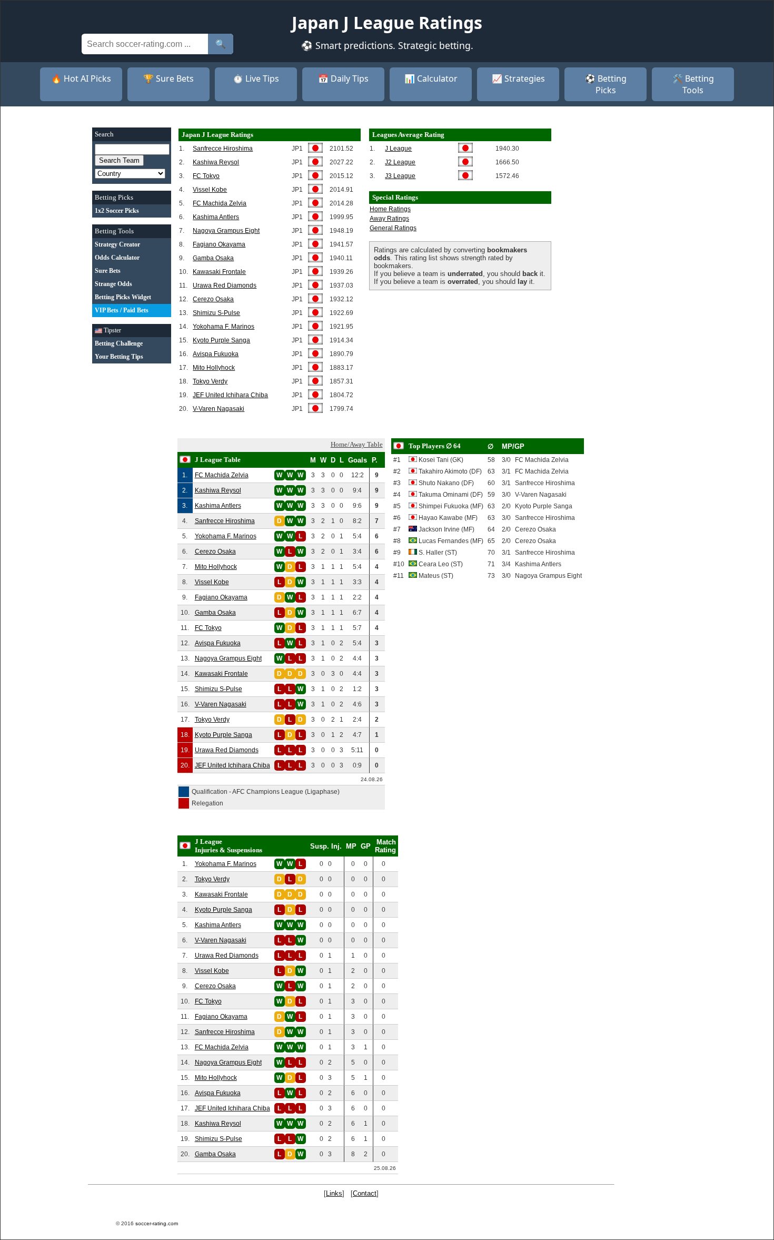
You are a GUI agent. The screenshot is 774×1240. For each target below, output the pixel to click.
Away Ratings (389, 218)
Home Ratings (390, 209)
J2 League (400, 162)
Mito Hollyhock (214, 367)
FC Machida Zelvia (219, 203)
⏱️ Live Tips (256, 78)
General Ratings (393, 228)
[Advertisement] (131, 528)
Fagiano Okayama (219, 244)
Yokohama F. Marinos (223, 326)
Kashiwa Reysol (216, 162)
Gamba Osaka (213, 258)
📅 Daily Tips (343, 78)
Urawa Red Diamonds (224, 285)
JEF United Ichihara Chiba (230, 395)
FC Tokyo (206, 176)
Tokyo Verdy (210, 381)
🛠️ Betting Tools (693, 84)
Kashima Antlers (216, 217)
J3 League (400, 176)
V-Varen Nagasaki (218, 408)
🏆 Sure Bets (168, 78)
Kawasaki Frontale (219, 271)
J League (398, 148)
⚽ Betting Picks (606, 84)
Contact (364, 1193)
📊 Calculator (431, 78)
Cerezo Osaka (213, 299)
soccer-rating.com (156, 1223)
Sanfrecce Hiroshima (223, 148)
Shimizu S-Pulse (216, 313)
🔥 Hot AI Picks (81, 78)
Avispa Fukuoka (216, 354)
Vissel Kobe (210, 189)
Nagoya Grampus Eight (226, 230)
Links (334, 1193)
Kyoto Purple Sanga (221, 340)
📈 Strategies (518, 78)
